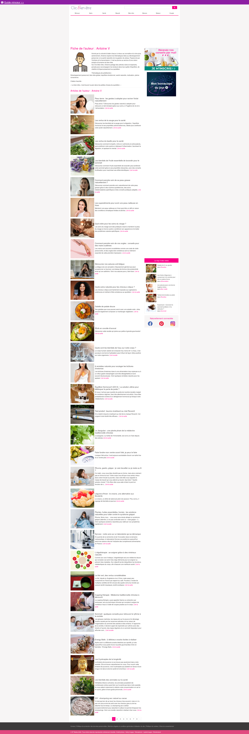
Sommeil (163, 311)
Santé (104, 13)
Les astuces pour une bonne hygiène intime (166, 286)
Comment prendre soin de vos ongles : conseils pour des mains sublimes (117, 244)
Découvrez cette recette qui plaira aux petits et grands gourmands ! (118, 331)
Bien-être (131, 13)
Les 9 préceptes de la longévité (108, 659)
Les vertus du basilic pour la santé (109, 141)
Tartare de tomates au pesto (166, 295)
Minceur (77, 13)
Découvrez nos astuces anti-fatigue (109, 264)
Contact (73, 726)
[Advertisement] (124, 31)
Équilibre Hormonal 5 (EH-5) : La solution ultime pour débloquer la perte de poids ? (117, 388)
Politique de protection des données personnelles (91, 726)
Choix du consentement (166, 726)
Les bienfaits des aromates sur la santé (111, 679)
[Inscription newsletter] (161, 59)
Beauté (118, 13)
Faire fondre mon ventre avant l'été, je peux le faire (116, 452)
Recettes (163, 267)
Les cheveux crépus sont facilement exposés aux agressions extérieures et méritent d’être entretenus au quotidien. (116, 291)
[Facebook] (150, 325)
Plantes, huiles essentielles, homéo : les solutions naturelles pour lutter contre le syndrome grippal (115, 513)
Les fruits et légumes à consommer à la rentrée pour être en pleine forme (166, 277)
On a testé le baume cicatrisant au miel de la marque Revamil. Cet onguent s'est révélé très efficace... (117, 415)
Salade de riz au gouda (164, 265)
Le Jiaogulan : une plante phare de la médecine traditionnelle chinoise (115, 431)
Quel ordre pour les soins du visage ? (110, 223)
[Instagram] (172, 323)
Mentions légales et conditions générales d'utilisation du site (126, 726)
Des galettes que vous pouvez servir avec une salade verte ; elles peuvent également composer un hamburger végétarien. (117, 310)
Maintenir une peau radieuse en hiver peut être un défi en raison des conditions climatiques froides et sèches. (117, 209)
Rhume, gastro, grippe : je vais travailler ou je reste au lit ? (118, 469)
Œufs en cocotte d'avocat (105, 328)
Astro (90, 13)
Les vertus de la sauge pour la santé (110, 120)
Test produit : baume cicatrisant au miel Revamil (115, 411)
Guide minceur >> (14, 2)
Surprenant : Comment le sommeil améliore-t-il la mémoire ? (165, 307)
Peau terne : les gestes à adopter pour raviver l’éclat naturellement (116, 99)
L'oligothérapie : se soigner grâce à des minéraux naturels (115, 553)
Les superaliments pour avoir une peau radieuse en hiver (116, 204)
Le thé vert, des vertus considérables (110, 575)
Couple (172, 13)
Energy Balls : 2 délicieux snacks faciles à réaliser (115, 639)
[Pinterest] (161, 325)
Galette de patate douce (105, 306)
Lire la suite (109, 108)
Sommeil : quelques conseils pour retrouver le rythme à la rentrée (118, 614)
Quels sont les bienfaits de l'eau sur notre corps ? (115, 347)
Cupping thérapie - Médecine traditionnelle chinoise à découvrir (117, 595)
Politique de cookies (152, 726)
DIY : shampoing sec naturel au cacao (111, 698)
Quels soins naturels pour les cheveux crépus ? (115, 286)
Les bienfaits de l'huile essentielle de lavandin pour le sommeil (117, 161)
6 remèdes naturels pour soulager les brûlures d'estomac (114, 367)
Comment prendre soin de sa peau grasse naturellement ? (112, 181)
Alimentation (164, 281)
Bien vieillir (164, 289)
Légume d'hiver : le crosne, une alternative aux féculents (114, 494)
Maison (158, 13)
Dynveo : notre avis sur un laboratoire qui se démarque (118, 534)
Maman (144, 13)
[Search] (174, 7)
